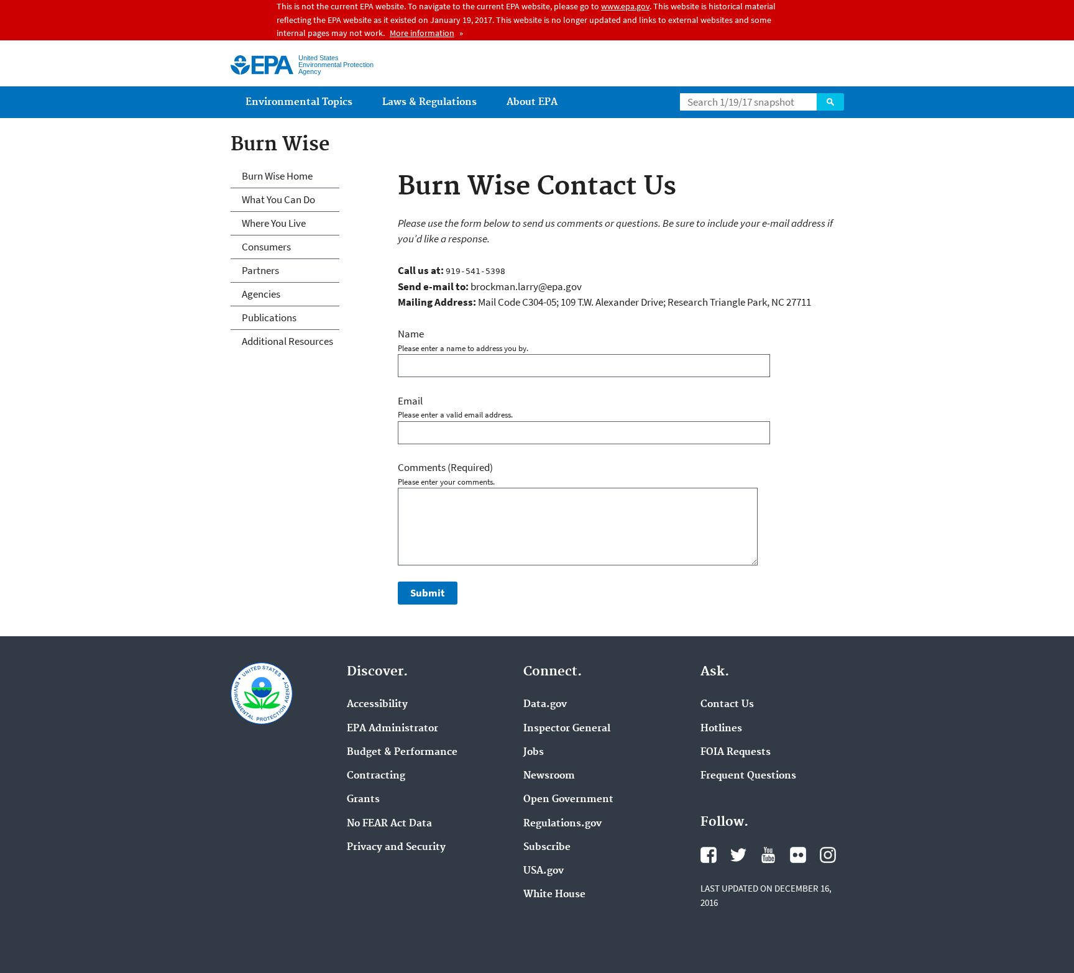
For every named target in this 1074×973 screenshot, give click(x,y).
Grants (363, 799)
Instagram (828, 855)
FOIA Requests (735, 752)
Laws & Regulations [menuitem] (429, 102)
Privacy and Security (396, 847)
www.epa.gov (625, 6)
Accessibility (377, 704)
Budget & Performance (402, 752)
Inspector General (566, 728)
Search (830, 102)
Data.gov (545, 704)
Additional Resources (287, 341)
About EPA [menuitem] (532, 102)
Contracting (376, 776)
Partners (260, 270)
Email (410, 401)
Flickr (798, 855)
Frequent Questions (748, 776)
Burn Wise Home (277, 176)
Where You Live (274, 223)
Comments (445, 467)
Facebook (708, 855)
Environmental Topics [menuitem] (299, 102)
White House (554, 894)
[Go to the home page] (262, 65)
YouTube (768, 855)
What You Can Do (278, 199)
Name (411, 333)
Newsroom (549, 776)
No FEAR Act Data (389, 823)
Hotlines (721, 728)
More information (422, 33)
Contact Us (727, 704)
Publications (269, 317)
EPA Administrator (392, 728)
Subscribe (547, 847)
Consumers (266, 247)
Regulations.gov (562, 823)
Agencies (261, 294)
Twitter (738, 855)
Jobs (533, 752)
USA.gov (543, 871)
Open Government (568, 799)
